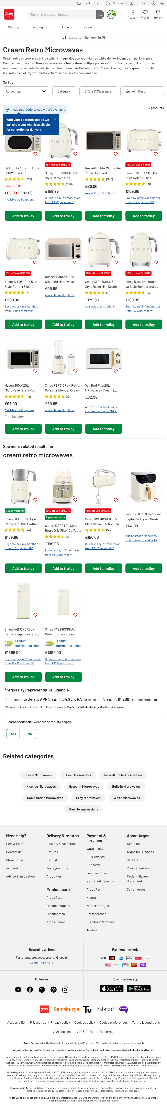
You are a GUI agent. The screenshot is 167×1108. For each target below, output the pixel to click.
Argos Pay (94, 889)
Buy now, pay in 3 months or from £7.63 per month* (142, 308)
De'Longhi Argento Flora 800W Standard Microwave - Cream (22, 170)
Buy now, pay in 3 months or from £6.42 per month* (62, 200)
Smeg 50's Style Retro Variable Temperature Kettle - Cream (140, 284)
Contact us (14, 852)
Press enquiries (138, 868)
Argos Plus (54, 876)
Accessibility (16, 1022)
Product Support (58, 905)
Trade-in (93, 930)
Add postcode (23, 109)
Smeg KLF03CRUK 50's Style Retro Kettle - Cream (61, 175)
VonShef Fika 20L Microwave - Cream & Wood (100, 388)
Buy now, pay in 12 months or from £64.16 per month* (23, 661)
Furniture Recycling (101, 922)
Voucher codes (97, 873)
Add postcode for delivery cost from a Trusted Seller (101, 409)
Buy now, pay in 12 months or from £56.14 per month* (63, 661)
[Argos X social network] (42, 989)
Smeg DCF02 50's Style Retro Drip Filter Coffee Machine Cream (61, 528)
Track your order (58, 868)
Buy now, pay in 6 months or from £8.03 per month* (22, 308)
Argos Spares (56, 922)
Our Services (96, 857)
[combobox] (61, 14)
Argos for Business (140, 852)
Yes (13, 734)
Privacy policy (60, 1022)
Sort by (8, 82)
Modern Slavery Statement (138, 878)
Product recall (56, 914)
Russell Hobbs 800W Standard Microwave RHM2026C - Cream (59, 279)
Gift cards (93, 865)
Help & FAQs (14, 844)
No (29, 734)
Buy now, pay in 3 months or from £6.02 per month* (102, 546)
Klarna (91, 897)
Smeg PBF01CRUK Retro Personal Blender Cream (62, 387)
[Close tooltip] (55, 119)
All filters (138, 91)
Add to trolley (23, 216)
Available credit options (19, 199)
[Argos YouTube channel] (18, 989)
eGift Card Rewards (100, 881)
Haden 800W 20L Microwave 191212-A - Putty (20, 388)
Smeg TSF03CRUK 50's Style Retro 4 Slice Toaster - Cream (21, 284)
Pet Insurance (96, 914)
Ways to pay (95, 848)
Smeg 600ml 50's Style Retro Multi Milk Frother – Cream (22, 521)
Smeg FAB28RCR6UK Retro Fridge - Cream (60, 631)
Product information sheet (28, 643)
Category (63, 91)
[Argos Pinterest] (53, 989)
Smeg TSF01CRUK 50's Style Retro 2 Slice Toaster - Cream (141, 175)
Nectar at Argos (98, 905)
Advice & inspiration (20, 876)
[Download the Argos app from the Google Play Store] (139, 988)
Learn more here (42, 962)
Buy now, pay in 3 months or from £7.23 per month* (22, 546)
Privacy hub (38, 1022)
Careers (132, 860)
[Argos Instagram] (65, 989)
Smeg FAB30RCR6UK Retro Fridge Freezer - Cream (20, 632)
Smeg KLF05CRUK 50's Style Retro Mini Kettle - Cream (102, 284)
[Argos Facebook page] (30, 989)
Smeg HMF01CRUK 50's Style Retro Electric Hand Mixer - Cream (103, 521)
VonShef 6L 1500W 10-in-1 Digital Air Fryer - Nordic (143, 516)
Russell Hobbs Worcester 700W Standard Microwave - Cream (103, 170)
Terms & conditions (146, 1022)
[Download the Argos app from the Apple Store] (112, 988)
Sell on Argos (136, 889)
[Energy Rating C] (9, 643)
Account (12, 868)
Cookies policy (84, 1022)
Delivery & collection (61, 844)
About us (133, 844)
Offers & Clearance (98, 91)
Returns (52, 852)
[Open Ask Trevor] (111, 14)
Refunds (52, 860)
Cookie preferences (113, 1022)
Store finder (14, 860)
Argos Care (54, 897)
